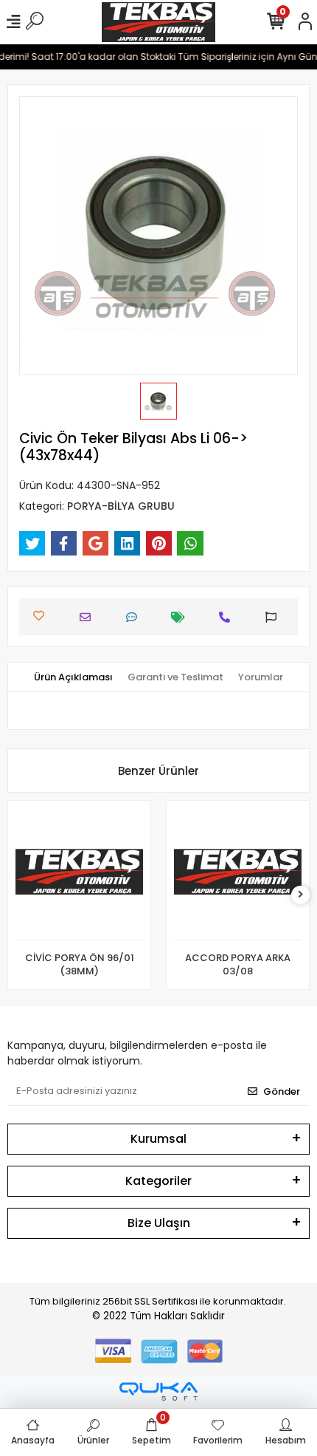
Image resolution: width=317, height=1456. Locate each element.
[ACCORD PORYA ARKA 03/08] (238, 874)
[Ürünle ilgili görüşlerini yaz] (135, 617)
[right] (300, 895)
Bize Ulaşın (159, 1222)
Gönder (281, 1091)
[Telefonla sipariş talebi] (228, 617)
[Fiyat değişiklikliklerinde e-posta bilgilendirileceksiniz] (181, 617)
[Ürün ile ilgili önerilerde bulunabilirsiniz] (275, 617)
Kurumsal (158, 1138)
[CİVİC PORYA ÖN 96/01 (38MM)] (79, 874)
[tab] (73, 677)
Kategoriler (158, 1180)
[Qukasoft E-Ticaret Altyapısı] (158, 1391)
